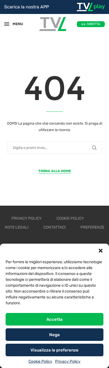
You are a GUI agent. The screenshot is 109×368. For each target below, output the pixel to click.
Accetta (54, 319)
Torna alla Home (54, 171)
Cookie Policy (40, 361)
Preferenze (92, 227)
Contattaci (54, 227)
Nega (54, 334)
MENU (15, 24)
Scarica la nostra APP (26, 7)
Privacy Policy (67, 361)
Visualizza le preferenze (54, 350)
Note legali (17, 227)
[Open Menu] (6, 24)
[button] (100, 250)
